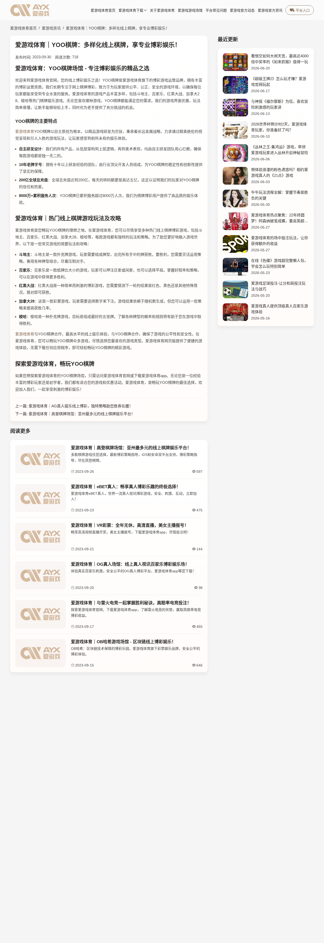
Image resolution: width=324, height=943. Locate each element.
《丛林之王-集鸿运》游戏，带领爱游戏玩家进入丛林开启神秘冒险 (279, 150)
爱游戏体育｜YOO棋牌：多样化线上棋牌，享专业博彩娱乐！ (117, 28)
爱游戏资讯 (51, 28)
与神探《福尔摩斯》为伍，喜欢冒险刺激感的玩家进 (279, 104)
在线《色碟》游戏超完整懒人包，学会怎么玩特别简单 (279, 263)
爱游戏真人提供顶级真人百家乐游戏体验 (279, 309)
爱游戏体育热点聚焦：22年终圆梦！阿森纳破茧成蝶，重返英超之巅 (279, 218)
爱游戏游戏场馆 (190, 10)
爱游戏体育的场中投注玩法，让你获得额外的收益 (279, 241)
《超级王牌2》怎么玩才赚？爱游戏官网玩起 (278, 82)
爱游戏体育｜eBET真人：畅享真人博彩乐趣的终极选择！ (125, 486)
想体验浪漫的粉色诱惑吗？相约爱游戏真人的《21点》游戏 (279, 172)
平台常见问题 (216, 10)
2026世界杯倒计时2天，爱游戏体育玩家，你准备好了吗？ (279, 127)
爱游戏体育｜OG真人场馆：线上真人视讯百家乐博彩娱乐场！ (130, 564)
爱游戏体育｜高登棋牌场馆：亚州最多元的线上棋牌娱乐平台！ (82, 414)
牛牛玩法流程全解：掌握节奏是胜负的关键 (279, 195)
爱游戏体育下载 (130, 10)
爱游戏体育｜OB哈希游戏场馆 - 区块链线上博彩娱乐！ (123, 641)
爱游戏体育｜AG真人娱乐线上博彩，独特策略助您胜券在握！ (81, 406)
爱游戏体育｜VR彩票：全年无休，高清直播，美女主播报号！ (130, 525)
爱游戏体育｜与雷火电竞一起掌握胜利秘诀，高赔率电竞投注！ (131, 603)
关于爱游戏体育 (162, 10)
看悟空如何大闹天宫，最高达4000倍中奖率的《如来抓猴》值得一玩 (280, 59)
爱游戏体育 (24, 131)
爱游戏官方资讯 (270, 10)
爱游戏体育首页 (103, 10)
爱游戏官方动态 (242, 10)
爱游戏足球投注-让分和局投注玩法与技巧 (278, 286)
